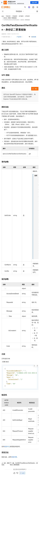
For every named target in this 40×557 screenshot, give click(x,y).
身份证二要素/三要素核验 (10, 18)
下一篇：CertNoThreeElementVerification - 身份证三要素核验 (24, 463)
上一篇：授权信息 (6, 463)
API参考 (21, 16)
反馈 (23, 473)
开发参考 (14, 16)
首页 (3, 16)
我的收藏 (33, 37)
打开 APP (34, 2)
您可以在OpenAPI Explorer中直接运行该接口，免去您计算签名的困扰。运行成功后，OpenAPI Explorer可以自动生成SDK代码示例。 (19, 96)
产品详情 (19, 37)
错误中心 (7, 446)
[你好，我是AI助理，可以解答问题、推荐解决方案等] (29, 7)
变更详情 (14, 457)
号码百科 (8, 16)
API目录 (27, 16)
